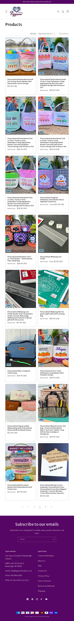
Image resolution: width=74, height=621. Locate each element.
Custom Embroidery (46, 556)
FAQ (39, 566)
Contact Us (42, 571)
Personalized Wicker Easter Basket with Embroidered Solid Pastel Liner (20, 487)
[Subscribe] (53, 539)
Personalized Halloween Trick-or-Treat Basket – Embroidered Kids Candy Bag (20, 259)
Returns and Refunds (46, 586)
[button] (6, 11)
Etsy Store (25, 580)
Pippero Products (33, 616)
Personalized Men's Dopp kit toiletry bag (19, 372)
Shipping (41, 591)
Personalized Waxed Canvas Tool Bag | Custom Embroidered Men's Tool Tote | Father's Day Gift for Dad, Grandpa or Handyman (53, 430)
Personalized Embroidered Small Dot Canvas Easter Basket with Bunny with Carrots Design (20, 81)
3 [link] (39, 507)
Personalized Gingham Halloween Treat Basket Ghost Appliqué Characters (52, 200)
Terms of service (44, 581)
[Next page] (51, 507)
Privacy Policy (43, 576)
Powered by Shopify (44, 616)
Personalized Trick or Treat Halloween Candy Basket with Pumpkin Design (52, 373)
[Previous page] (22, 507)
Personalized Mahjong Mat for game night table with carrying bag (52, 314)
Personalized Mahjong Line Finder (50, 258)
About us (41, 561)
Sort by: (33, 34)
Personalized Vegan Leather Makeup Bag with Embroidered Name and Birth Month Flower (20, 428)
